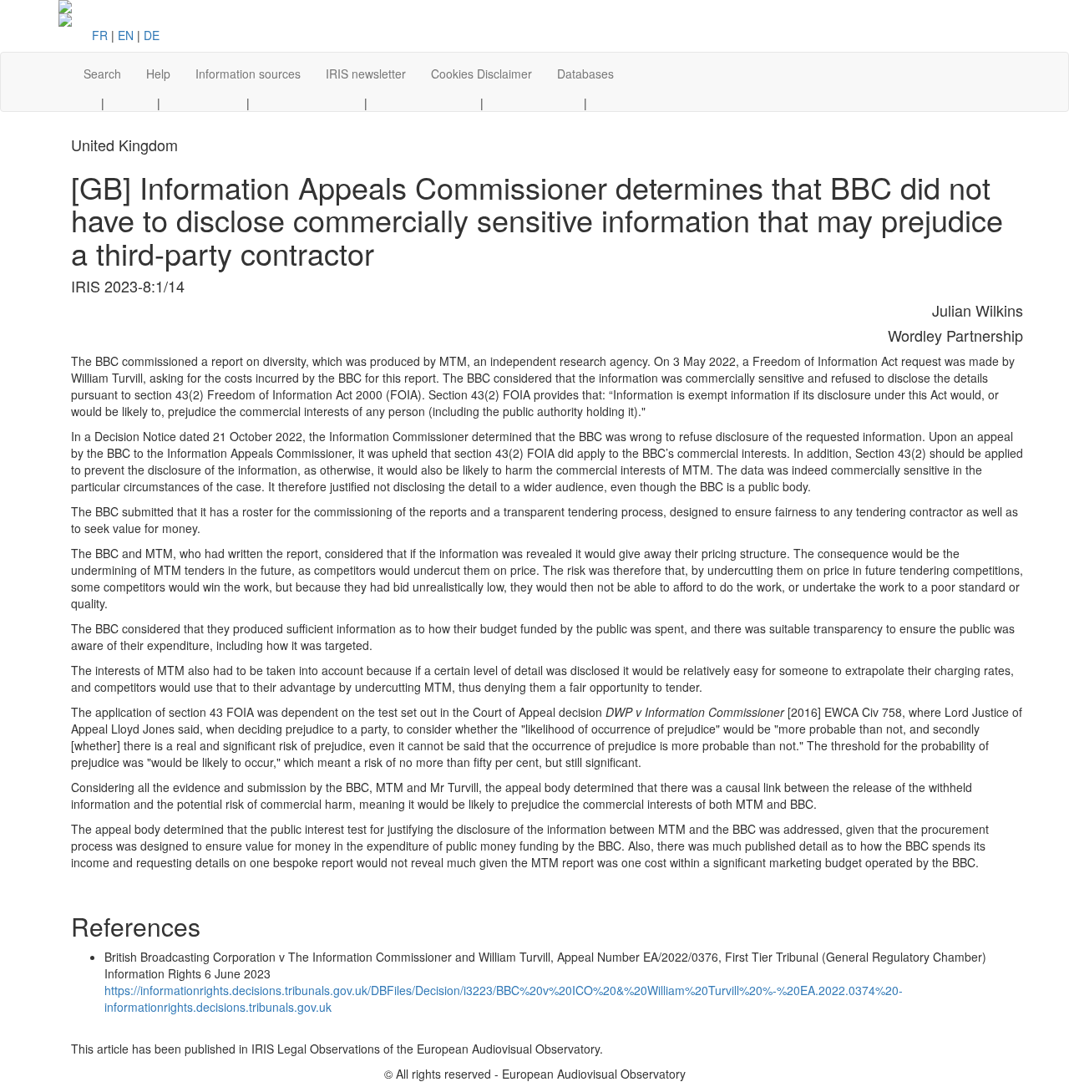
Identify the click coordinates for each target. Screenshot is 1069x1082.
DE (152, 35)
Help (158, 73)
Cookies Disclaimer (481, 73)
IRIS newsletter (366, 73)
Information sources (248, 73)
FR (100, 35)
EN (126, 35)
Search (102, 73)
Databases (585, 73)
